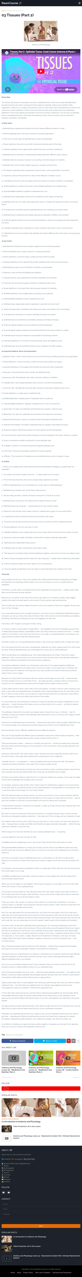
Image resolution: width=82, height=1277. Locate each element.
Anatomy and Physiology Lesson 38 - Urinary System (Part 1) (67, 1070)
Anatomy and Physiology (15, 10)
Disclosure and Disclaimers (62, 1272)
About (19, 1272)
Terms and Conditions (42, 1272)
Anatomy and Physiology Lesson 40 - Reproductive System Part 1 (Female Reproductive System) (46, 1137)
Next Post (76, 1077)
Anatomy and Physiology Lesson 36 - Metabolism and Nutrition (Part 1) (13, 1070)
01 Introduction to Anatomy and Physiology (21, 1121)
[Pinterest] (69, 1041)
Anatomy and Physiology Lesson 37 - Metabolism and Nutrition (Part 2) (40, 1070)
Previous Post (7, 1077)
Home (4, 10)
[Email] (73, 1041)
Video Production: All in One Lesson (27, 1126)
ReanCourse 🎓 (12, 3)
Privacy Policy (28, 1272)
